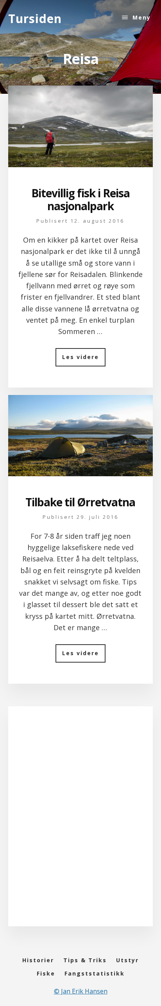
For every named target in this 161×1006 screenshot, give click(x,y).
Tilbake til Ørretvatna (80, 502)
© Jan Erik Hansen (80, 991)
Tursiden (35, 19)
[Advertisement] (80, 824)
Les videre (84, 359)
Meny (141, 17)
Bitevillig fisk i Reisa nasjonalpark (80, 200)
